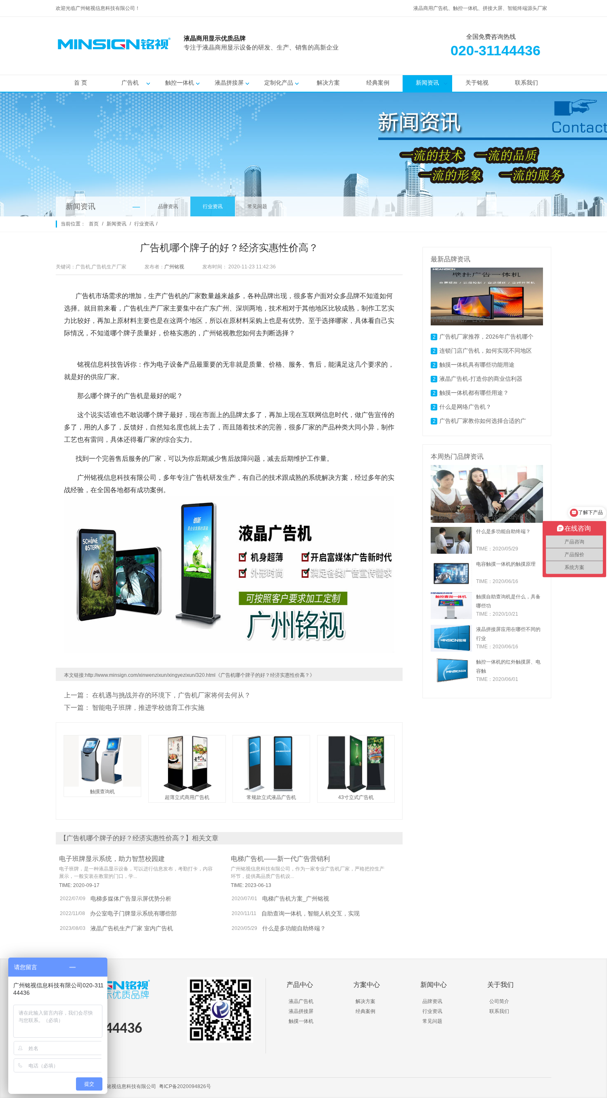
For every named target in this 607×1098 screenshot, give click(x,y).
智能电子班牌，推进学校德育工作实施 (148, 707)
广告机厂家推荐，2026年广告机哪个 (486, 336)
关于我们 (500, 984)
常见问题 (257, 206)
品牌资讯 (168, 206)
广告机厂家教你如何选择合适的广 (482, 420)
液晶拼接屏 (229, 82)
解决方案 (328, 82)
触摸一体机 (301, 1021)
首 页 (80, 82)
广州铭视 (174, 267)
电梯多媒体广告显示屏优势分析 (130, 898)
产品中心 (300, 984)
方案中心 (366, 984)
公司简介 (499, 1001)
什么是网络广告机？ (465, 406)
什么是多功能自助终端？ (294, 928)
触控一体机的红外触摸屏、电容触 (508, 666)
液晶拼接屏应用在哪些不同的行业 (508, 633)
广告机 (130, 82)
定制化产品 (278, 82)
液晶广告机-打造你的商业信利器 (480, 378)
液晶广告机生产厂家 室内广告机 (131, 928)
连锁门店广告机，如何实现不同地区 (485, 350)
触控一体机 (179, 82)
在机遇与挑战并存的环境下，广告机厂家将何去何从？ (171, 695)
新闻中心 (433, 984)
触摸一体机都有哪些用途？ (474, 392)
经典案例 (377, 82)
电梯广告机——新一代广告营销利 (280, 858)
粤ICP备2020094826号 (185, 1086)
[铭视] (386, 58)
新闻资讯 (427, 82)
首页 (94, 224)
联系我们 (526, 82)
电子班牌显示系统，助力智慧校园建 (112, 858)
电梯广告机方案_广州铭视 (295, 898)
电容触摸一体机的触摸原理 (506, 564)
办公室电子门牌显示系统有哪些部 (133, 913)
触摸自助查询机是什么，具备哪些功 (508, 601)
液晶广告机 (301, 1001)
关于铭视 (476, 82)
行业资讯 (213, 206)
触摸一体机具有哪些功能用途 (477, 364)
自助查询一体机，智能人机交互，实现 (310, 913)
